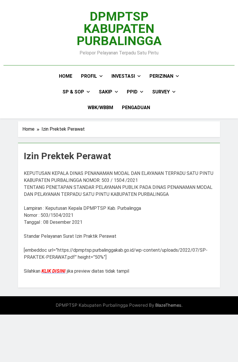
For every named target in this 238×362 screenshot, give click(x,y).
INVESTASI (123, 76)
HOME (65, 76)
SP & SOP (73, 92)
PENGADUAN (136, 107)
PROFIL (89, 76)
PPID (132, 92)
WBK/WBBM (100, 107)
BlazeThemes (168, 305)
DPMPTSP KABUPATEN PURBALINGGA (119, 28)
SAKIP (105, 92)
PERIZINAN (161, 76)
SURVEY (161, 92)
